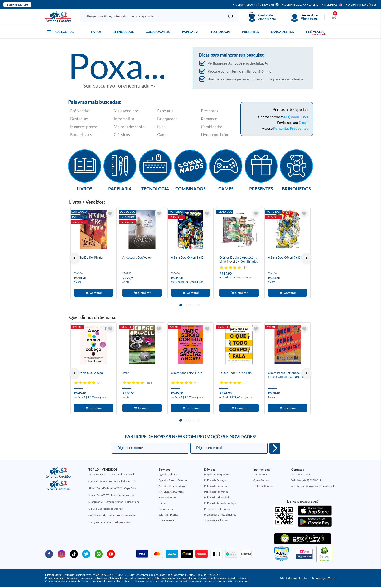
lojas (161, 126)
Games (225, 188)
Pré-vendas (80, 110)
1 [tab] (180, 305)
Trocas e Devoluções (216, 520)
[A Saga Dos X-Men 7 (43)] (287, 229)
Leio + (162, 503)
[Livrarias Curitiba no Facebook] (49, 553)
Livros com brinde (216, 134)
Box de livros (81, 134)
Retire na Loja (166, 509)
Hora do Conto (167, 497)
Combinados (212, 126)
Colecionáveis (158, 32)
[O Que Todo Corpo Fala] (239, 344)
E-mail (303, 122)
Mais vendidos (126, 110)
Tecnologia (220, 32)
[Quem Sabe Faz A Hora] (190, 344)
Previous (74, 258)
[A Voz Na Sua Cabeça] (93, 344)
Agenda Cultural (168, 474)
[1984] (142, 344)
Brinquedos (124, 32)
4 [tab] (194, 305)
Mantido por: (293, 578)
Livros (96, 32)
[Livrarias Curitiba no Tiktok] (74, 553)
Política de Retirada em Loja (220, 503)
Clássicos (122, 134)
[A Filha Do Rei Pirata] (93, 229)
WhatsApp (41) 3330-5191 (307, 480)
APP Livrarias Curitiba (171, 491)
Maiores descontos (130, 126)
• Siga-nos (330, 4)
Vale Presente (166, 520)
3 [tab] (189, 305)
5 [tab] (198, 305)
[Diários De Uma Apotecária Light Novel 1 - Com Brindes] (239, 229)
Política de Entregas (215, 480)
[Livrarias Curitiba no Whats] (99, 553)
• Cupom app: (300, 4)
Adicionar (93, 293)
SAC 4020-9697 (300, 474)
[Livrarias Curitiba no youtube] (111, 553)
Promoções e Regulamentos (220, 514)
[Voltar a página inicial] (58, 16)
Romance (209, 118)
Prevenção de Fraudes (217, 509)
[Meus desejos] (110, 214)
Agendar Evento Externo (173, 480)
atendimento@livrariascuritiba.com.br (313, 486)
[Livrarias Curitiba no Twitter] (86, 553)
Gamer (163, 134)
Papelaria (190, 32)
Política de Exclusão (215, 486)
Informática (124, 118)
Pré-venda (315, 32)
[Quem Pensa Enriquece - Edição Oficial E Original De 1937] (287, 344)
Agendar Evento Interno (172, 486)
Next (306, 258)
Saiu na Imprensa (168, 514)
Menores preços (84, 126)
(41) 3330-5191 (296, 117)
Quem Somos (261, 480)
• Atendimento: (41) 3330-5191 (253, 4)
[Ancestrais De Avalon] (142, 229)
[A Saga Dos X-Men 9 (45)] (190, 229)
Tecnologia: (324, 578)
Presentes (250, 32)
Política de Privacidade (217, 497)
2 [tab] (185, 305)
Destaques (79, 118)
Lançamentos (282, 32)
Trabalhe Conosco (263, 486)
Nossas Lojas (260, 474)
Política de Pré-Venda (216, 491)
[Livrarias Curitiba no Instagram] (61, 553)
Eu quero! (274, 448)
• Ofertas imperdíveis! (361, 4)
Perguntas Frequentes (290, 128)
